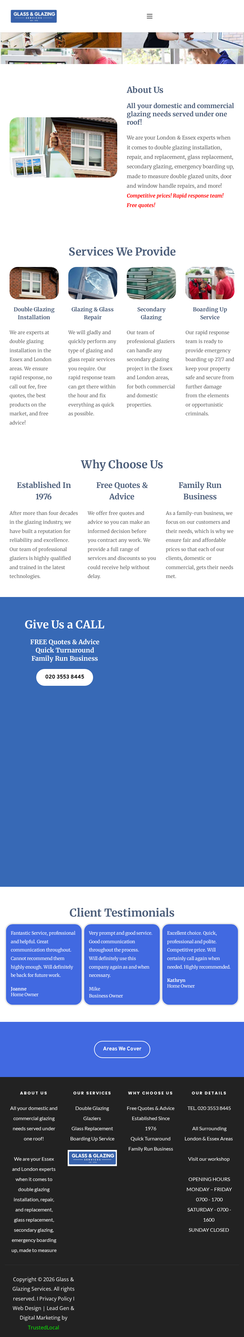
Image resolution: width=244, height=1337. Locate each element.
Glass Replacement (92, 1128)
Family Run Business (150, 1149)
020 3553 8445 (214, 1108)
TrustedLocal (43, 1327)
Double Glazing (92, 1108)
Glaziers (92, 1118)
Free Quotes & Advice (150, 1108)
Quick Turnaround (151, 1138)
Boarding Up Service (92, 1138)
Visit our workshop (209, 1159)
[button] (149, 16)
